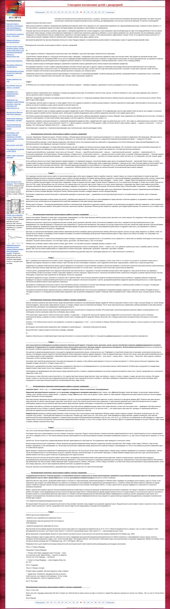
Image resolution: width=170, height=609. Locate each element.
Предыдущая (40, 12)
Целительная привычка (14, 61)
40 (103, 12)
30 (66, 12)
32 (73, 12)
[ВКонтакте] (10, 17)
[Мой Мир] (16, 17)
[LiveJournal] (18, 17)
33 (77, 12)
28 (59, 12)
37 (92, 12)
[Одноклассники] (14, 17)
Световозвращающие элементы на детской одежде (13, 126)
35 (84, 12)
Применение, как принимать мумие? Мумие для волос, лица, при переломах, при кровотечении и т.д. (15, 104)
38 (95, 12)
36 (88, 12)
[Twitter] (12, 17)
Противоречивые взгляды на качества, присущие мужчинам (15, 73)
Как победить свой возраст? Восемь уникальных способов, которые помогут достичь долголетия (15, 137)
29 (62, 12)
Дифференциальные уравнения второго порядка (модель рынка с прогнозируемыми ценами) (15, 249)
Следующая (110, 12)
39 (99, 12)
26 (51, 12)
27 (55, 12)
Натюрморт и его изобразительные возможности (12, 94)
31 (70, 12)
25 (47, 12)
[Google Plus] (20, 17)
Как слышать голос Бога (14, 145)
